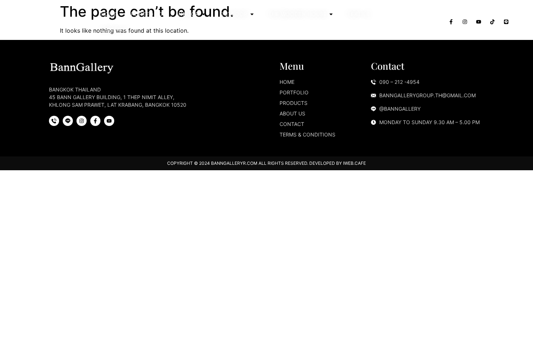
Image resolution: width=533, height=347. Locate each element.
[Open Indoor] (203, 14)
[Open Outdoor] (252, 14)
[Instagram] (465, 22)
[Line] (506, 22)
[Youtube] (479, 22)
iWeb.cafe (354, 163)
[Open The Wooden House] (331, 14)
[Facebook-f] (451, 22)
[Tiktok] (492, 22)
